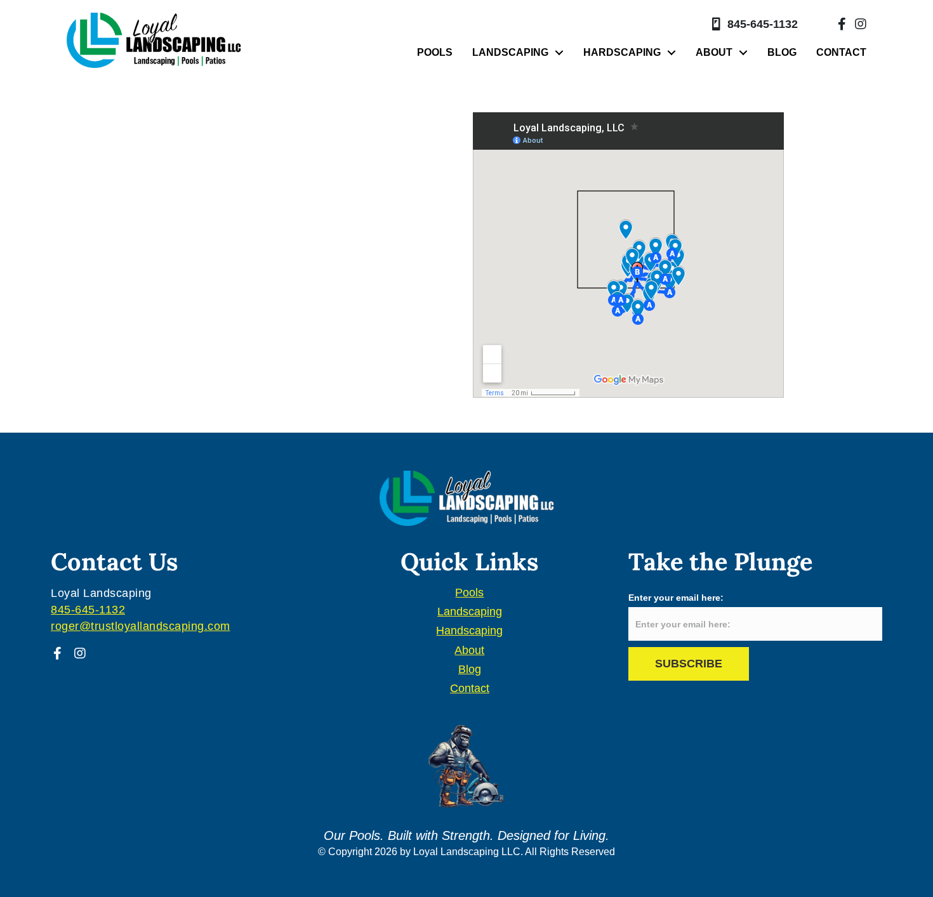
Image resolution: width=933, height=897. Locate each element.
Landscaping (510, 52)
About (714, 52)
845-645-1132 (762, 24)
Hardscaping (622, 52)
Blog (782, 52)
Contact (841, 52)
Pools (435, 52)
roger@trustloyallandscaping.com (140, 626)
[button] (57, 653)
